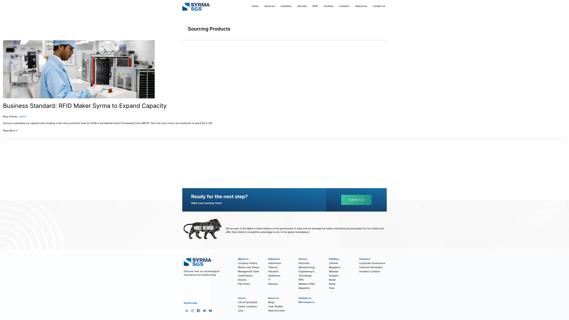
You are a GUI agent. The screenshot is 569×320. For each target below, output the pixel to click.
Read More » (10, 130)
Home (255, 6)
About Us (269, 6)
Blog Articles (10, 116)
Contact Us (379, 6)
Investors (344, 6)
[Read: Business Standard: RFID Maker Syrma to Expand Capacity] (79, 69)
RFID (315, 6)
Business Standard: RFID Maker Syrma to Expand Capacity (85, 105)
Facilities (328, 6)
